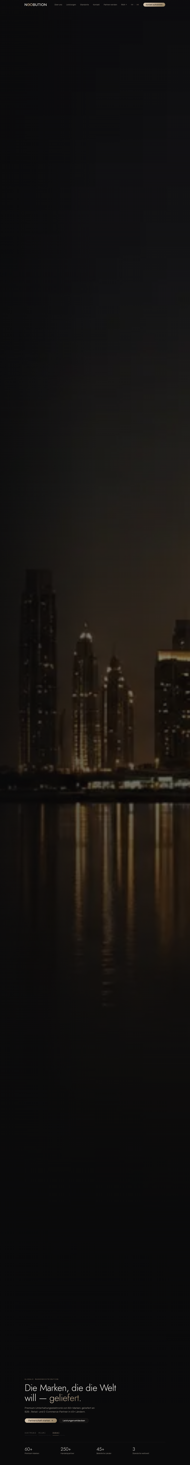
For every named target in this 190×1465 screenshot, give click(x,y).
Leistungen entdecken (74, 1420)
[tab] (31, 1433)
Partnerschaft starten (39, 1420)
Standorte (84, 4)
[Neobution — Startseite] (36, 4)
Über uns (58, 4)
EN (132, 5)
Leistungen (71, 4)
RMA (123, 4)
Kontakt (96, 4)
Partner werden (110, 4)
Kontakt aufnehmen (154, 4)
